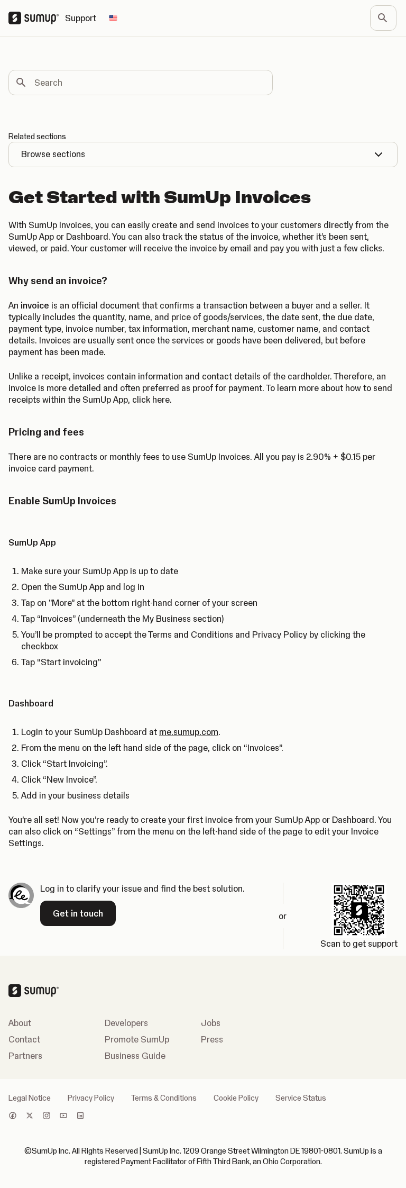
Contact (24, 1039)
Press (212, 1039)
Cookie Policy (236, 1098)
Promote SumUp (137, 1039)
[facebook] (12, 1116)
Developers (126, 1023)
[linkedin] (80, 1116)
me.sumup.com (188, 732)
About (19, 1023)
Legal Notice (29, 1098)
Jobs (210, 1023)
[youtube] (63, 1116)
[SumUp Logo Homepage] (36, 18)
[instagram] (46, 1116)
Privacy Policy (91, 1098)
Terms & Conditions (164, 1098)
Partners (25, 1055)
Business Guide (135, 1055)
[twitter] (29, 1116)
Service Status (300, 1098)
